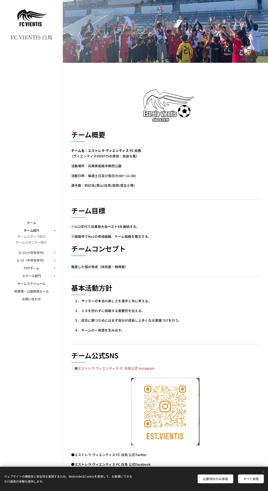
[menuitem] (31, 222)
